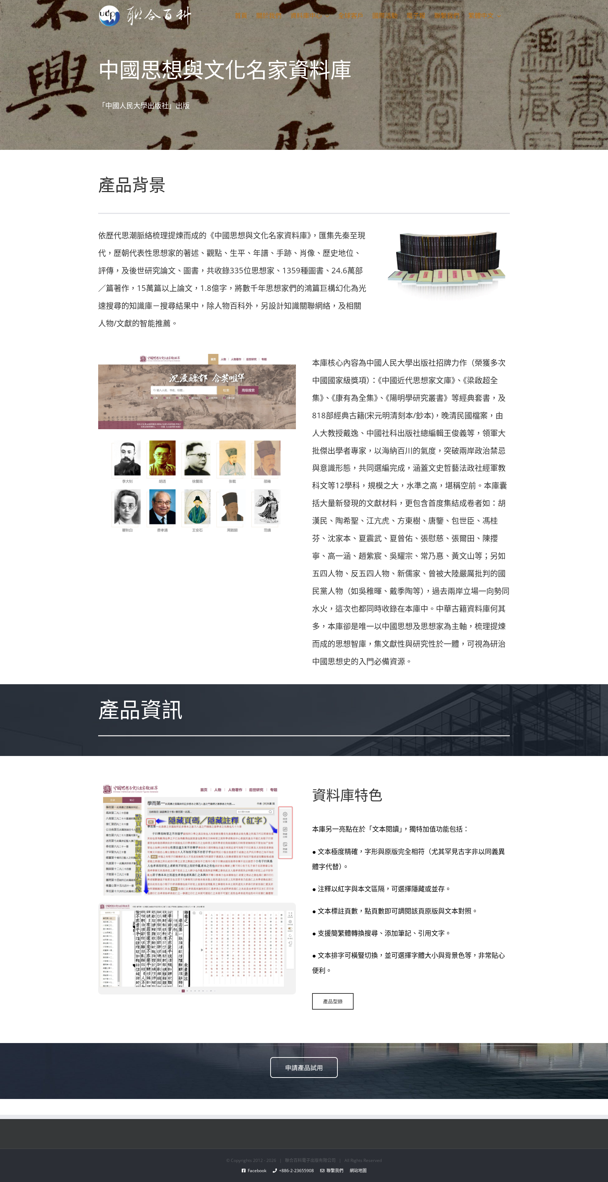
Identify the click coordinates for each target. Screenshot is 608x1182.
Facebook (259, 1171)
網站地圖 (355, 1171)
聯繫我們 (333, 1171)
